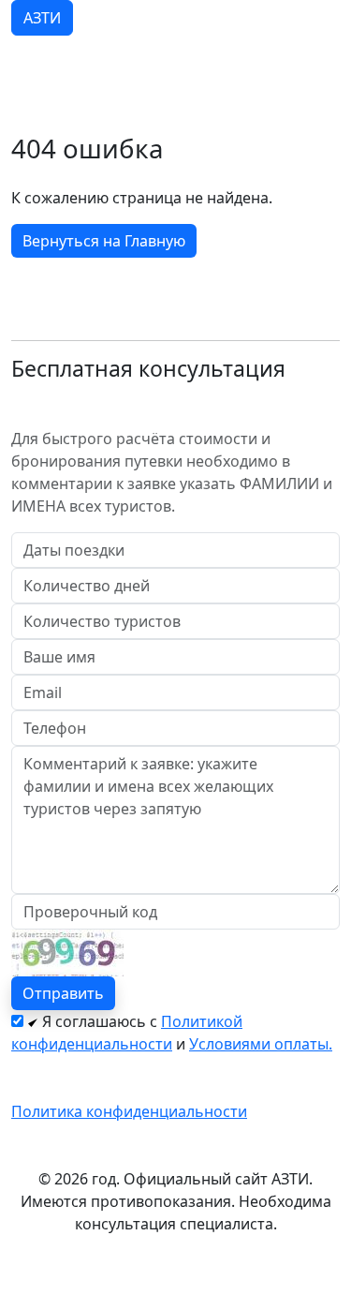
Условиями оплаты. (260, 1044)
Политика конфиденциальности (129, 1111)
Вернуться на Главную (103, 241)
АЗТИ (42, 17)
